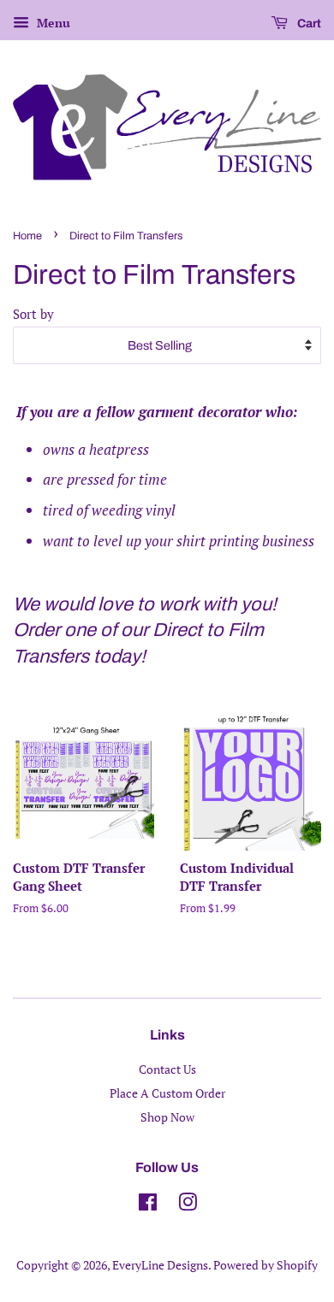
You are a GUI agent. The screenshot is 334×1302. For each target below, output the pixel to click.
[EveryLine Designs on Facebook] (148, 1205)
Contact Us (167, 1069)
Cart (308, 23)
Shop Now (167, 1117)
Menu (51, 23)
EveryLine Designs (160, 1265)
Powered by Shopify (265, 1265)
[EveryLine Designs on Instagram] (187, 1205)
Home (27, 236)
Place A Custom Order (167, 1093)
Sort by (33, 313)
